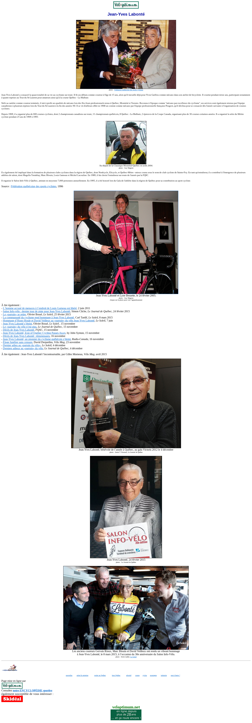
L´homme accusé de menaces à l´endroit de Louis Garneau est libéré (40, 308)
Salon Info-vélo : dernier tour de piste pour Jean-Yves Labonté (36, 311)
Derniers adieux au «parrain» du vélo (23, 348)
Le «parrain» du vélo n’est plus (20, 326)
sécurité (128, 675)
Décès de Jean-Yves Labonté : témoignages (26, 336)
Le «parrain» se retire (14, 314)
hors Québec (116, 675)
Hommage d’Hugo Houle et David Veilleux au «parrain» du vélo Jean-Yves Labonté (48, 320)
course (137, 675)
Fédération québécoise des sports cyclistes (128, 90)
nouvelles (69, 675)
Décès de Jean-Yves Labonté (18, 329)
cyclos (145, 675)
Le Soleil (133, 657)
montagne (153, 675)
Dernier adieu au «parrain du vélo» (22, 345)
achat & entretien (82, 675)
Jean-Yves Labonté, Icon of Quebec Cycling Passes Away (34, 332)
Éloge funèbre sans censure (17, 342)
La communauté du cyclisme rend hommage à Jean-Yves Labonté (38, 317)
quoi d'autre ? (175, 675)
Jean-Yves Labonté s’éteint (17, 323)
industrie (164, 675)
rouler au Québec (100, 675)
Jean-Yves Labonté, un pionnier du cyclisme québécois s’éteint (37, 339)
